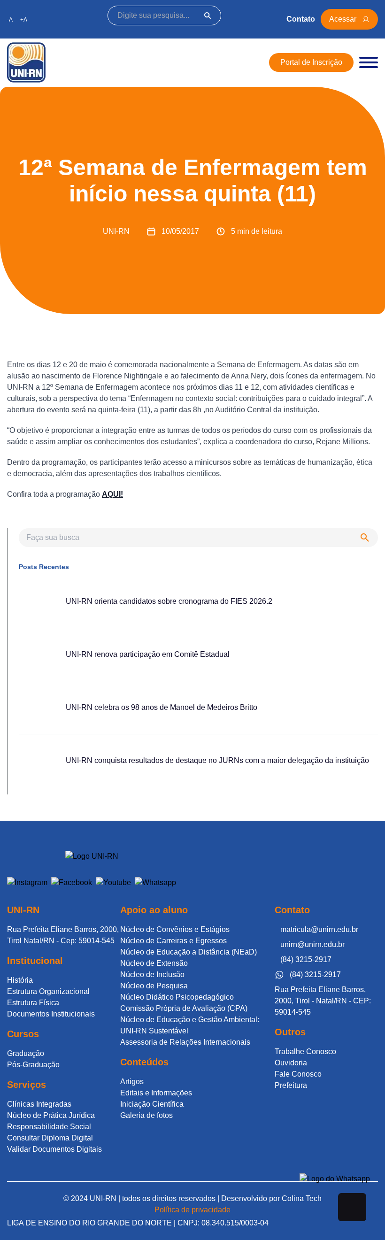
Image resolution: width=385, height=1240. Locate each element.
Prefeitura (291, 1085)
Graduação (25, 1053)
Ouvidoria (291, 1063)
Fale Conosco (298, 1074)
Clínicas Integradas (39, 1104)
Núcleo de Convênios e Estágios (175, 929)
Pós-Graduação (33, 1065)
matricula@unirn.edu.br (319, 929)
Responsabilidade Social (49, 1127)
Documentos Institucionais (51, 1014)
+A (23, 19)
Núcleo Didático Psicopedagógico (177, 997)
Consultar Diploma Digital (50, 1138)
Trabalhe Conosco (305, 1051)
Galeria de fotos (146, 1115)
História (20, 980)
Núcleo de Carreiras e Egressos (173, 941)
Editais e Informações (156, 1093)
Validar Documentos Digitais (54, 1149)
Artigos (132, 1082)
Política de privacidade (192, 1210)
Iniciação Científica (152, 1104)
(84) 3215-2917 (305, 959)
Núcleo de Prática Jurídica (51, 1115)
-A (10, 19)
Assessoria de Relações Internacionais (185, 1042)
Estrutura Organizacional (48, 991)
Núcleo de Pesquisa (154, 986)
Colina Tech (302, 1198)
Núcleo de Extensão (154, 963)
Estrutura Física (33, 1003)
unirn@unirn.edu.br (312, 944)
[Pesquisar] (207, 15)
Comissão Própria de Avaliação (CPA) (183, 1008)
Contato (300, 19)
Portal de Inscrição (311, 62)
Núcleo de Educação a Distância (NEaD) (188, 952)
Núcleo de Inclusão (152, 974)
